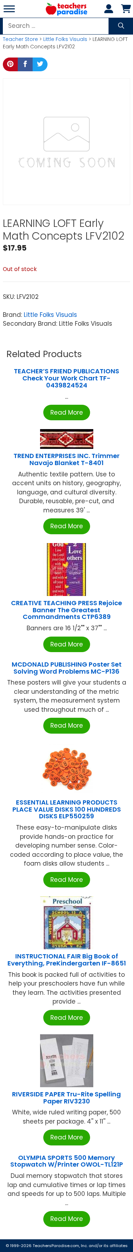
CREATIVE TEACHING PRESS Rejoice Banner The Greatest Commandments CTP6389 (66, 609)
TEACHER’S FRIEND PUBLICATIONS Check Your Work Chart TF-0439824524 (66, 378)
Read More (66, 412)
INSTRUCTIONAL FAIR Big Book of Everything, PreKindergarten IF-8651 (66, 960)
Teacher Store (20, 39)
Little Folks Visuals (65, 39)
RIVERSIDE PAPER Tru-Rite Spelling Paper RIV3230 (66, 1098)
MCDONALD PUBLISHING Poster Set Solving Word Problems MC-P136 (67, 668)
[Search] (121, 26)
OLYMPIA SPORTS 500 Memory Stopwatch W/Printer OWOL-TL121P (66, 1161)
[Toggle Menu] (9, 8)
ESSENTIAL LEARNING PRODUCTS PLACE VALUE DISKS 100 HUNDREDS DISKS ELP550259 (66, 809)
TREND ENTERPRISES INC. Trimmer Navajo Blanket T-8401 (66, 459)
